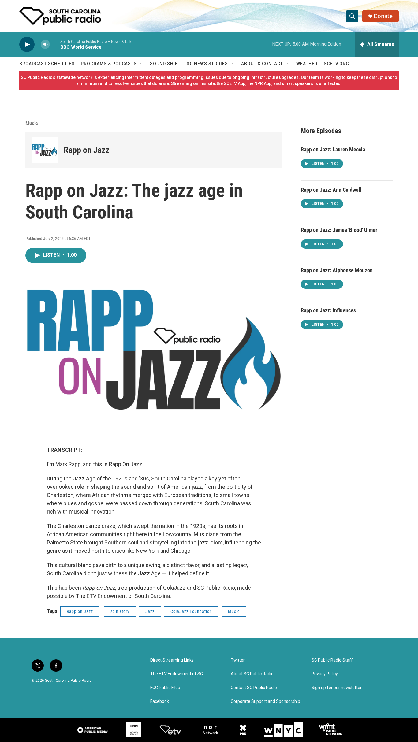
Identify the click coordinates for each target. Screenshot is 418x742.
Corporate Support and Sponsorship (265, 701)
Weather (307, 63)
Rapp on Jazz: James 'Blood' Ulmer (339, 230)
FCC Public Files (165, 687)
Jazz (150, 611)
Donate (383, 16)
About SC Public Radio (252, 674)
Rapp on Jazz (87, 150)
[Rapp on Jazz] (45, 150)
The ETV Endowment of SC (176, 674)
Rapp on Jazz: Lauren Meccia (333, 149)
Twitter (238, 660)
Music (31, 123)
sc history (119, 611)
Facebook (159, 701)
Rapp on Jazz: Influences (328, 310)
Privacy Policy (325, 674)
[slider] (55, 44)
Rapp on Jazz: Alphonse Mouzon (337, 270)
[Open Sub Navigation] (141, 63)
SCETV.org (336, 63)
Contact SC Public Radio (254, 687)
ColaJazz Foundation (191, 611)
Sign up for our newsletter (337, 687)
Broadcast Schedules (47, 63)
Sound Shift (165, 63)
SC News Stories (207, 63)
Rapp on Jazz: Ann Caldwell (331, 190)
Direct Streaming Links (172, 660)
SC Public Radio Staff (332, 660)
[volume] (45, 44)
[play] (27, 44)
